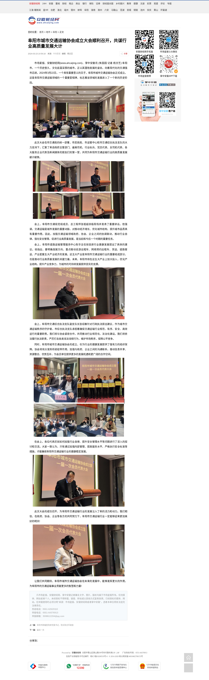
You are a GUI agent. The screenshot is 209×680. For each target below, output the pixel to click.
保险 (91, 3)
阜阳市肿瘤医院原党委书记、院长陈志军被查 (55, 625)
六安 (106, 10)
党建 (156, 3)
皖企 (71, 3)
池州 (142, 10)
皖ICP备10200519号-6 (99, 656)
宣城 (129, 10)
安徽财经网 (34, 3)
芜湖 (122, 10)
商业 (78, 3)
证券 (98, 3)
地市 (48, 32)
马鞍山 (114, 10)
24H (44, 3)
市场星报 (56, 54)
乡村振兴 (120, 3)
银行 (84, 3)
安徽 (51, 3)
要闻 (58, 3)
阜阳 (86, 10)
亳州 (66, 10)
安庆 (149, 10)
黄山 (156, 10)
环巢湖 (163, 10)
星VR (45, 10)
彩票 (149, 3)
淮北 (59, 10)
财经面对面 (108, 3)
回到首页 (188, 657)
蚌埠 (80, 10)
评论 (162, 3)
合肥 (53, 10)
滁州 (100, 10)
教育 (129, 3)
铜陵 (136, 10)
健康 (136, 3)
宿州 (73, 10)
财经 (64, 3)
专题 (169, 3)
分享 (125, 54)
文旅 (142, 3)
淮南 (93, 10)
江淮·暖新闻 (35, 10)
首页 (41, 32)
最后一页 (40, 630)
